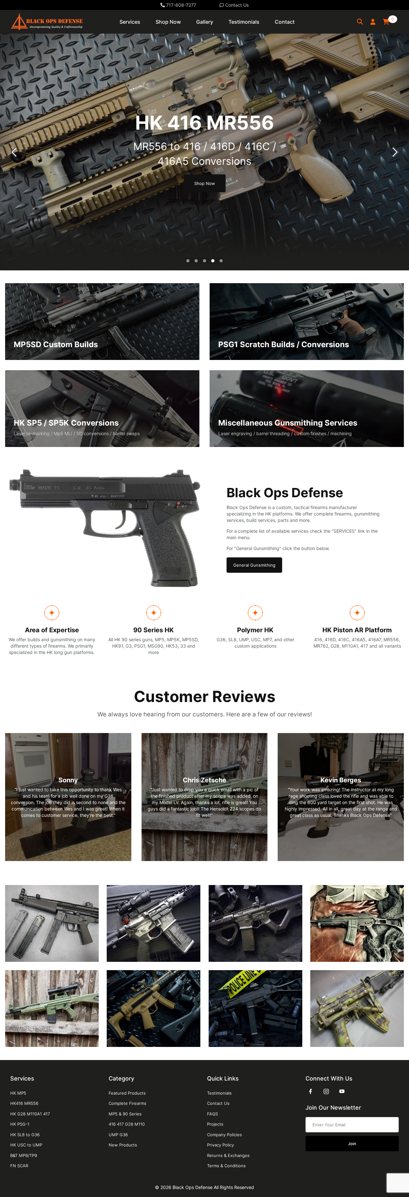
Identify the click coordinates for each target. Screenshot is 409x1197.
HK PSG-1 (19, 1124)
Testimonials (219, 1093)
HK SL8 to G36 (25, 1134)
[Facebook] (310, 1091)
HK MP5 (18, 1093)
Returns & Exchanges (228, 1155)
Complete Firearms (127, 1103)
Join (352, 1143)
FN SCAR (19, 1165)
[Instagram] (326, 1091)
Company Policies (224, 1134)
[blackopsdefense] (46, 21)
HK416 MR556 (24, 1103)
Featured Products (127, 1093)
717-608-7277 (180, 5)
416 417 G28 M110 (127, 1124)
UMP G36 (118, 1134)
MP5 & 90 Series (125, 1113)
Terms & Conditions (226, 1165)
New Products (123, 1144)
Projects (215, 1124)
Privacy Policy (220, 1144)
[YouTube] (342, 1091)
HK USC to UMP (26, 1144)
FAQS (212, 1113)
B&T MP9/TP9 (23, 1155)
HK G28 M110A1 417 (30, 1113)
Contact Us (236, 5)
